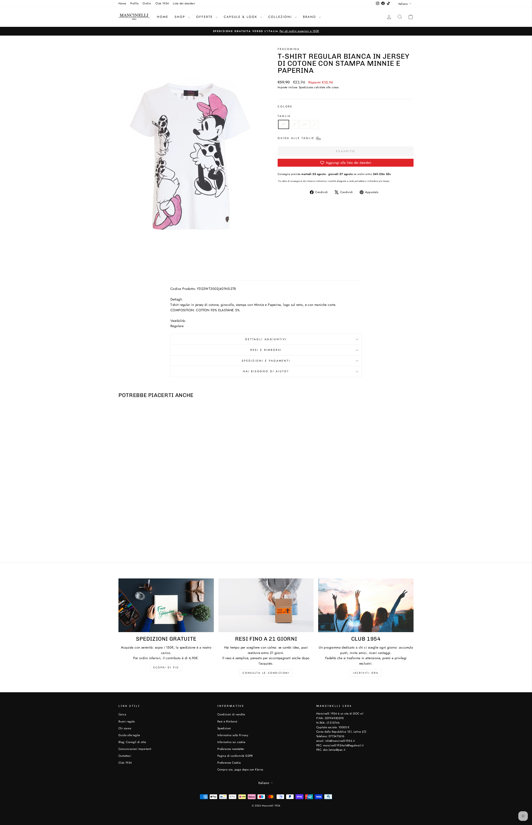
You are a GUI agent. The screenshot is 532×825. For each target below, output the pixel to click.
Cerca (122, 714)
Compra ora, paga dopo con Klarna (240, 769)
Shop (181, 17)
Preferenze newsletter (230, 749)
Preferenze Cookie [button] (229, 762)
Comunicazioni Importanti (134, 749)
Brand (310, 17)
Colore (285, 106)
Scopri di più (166, 667)
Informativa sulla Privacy (232, 735)
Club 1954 (162, 3)
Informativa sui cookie (231, 742)
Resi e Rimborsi (266, 350)
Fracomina (289, 49)
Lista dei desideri (184, 3)
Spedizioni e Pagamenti (266, 361)
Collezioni (281, 17)
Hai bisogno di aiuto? (266, 371)
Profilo (134, 3)
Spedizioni (224, 728)
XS (284, 124)
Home (122, 3)
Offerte (205, 17)
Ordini (147, 3)
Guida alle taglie (129, 735)
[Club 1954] (366, 605)
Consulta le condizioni (266, 673)
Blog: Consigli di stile (132, 742)
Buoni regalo (126, 721)
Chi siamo (124, 728)
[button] (346, 163)
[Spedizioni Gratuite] (166, 605)
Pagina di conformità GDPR (235, 756)
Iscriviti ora (366, 673)
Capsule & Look (241, 17)
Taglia (284, 116)
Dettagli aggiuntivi (266, 339)
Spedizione (306, 87)
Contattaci (124, 756)
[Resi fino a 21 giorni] (266, 605)
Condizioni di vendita (231, 714)
